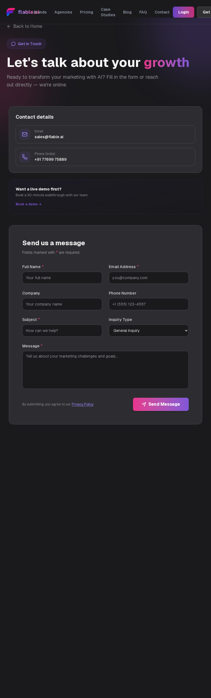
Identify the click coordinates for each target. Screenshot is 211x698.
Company (31, 293)
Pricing (86, 12)
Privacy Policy (82, 404)
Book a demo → (28, 204)
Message (32, 345)
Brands (40, 12)
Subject (31, 319)
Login (183, 12)
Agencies (63, 12)
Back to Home (27, 26)
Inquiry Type (120, 319)
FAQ (143, 12)
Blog (127, 12)
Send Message (164, 404)
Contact (162, 12)
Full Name (33, 266)
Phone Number (123, 293)
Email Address (124, 266)
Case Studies (108, 12)
